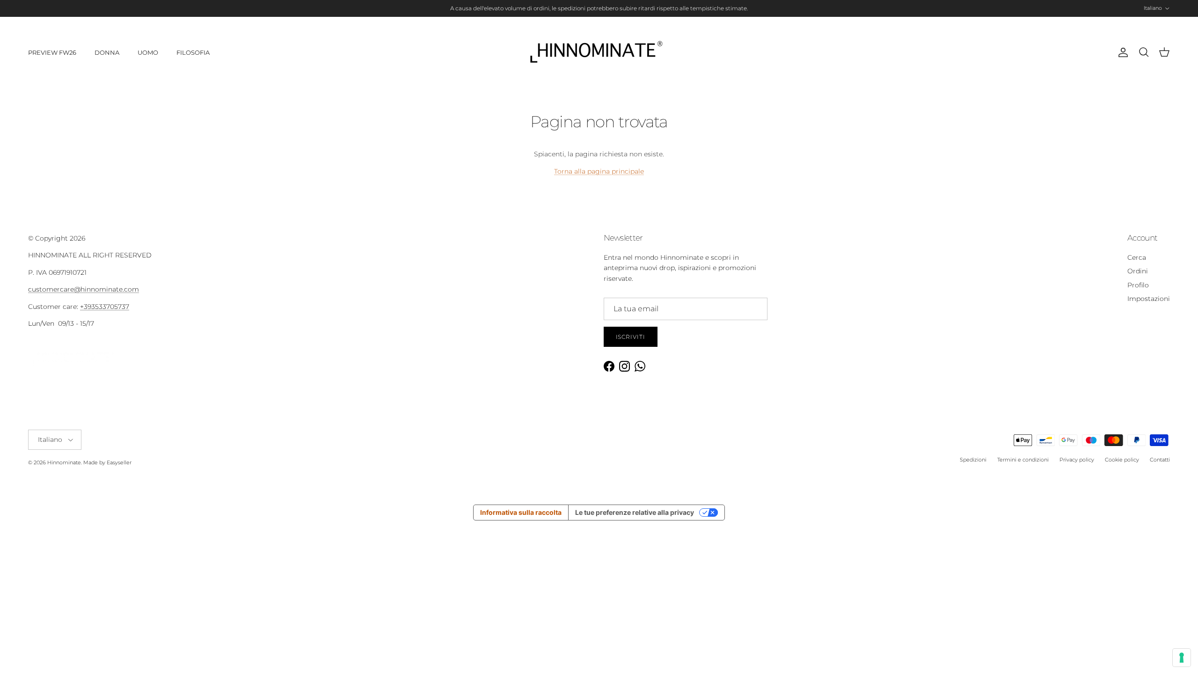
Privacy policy (1076, 459)
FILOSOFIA (193, 52)
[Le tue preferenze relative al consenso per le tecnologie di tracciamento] (1182, 658)
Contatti (1160, 459)
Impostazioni (1148, 298)
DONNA (107, 52)
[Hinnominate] (599, 52)
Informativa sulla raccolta (521, 512)
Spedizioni (973, 459)
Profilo (1138, 285)
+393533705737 (104, 306)
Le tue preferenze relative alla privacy (634, 512)
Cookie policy (1122, 459)
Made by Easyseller (107, 462)
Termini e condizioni (1023, 459)
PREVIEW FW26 (52, 52)
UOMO (148, 52)
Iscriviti (631, 336)
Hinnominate (64, 462)
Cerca (1136, 257)
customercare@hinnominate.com (83, 289)
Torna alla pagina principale (599, 171)
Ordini (1137, 271)
